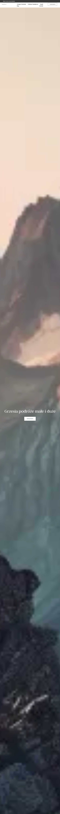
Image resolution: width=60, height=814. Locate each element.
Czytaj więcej (52, 4)
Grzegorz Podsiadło (21, 4)
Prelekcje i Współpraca (33, 4)
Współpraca (4, 4)
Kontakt (41, 6)
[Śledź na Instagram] (56, 1)
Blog (18, 6)
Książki (41, 4)
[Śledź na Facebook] (54, 1)
